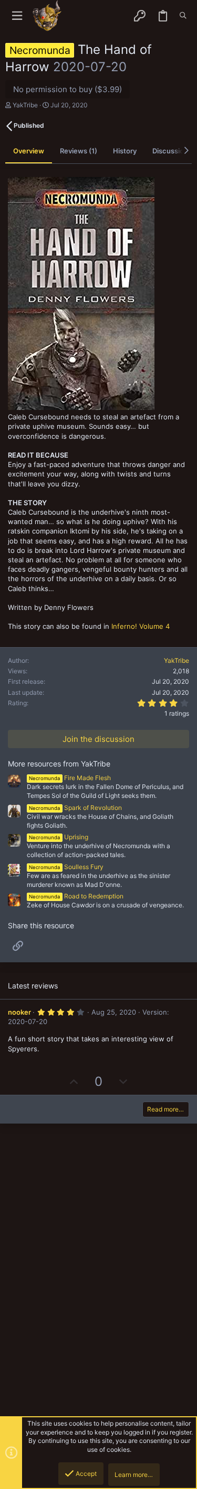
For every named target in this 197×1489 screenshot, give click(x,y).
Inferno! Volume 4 (140, 626)
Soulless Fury (66, 867)
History (125, 151)
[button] (17, 16)
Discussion (170, 151)
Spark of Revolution (75, 808)
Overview (28, 151)
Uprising (58, 837)
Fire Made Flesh (69, 778)
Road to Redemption (76, 896)
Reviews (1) (78, 151)
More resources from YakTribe (59, 763)
